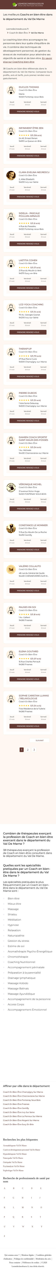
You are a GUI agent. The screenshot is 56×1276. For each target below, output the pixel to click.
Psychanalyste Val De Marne (13, 1166)
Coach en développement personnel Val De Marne (21, 1150)
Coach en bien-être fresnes (16, 1104)
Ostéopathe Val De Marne (12, 1162)
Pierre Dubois (28, 393)
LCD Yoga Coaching (31, 304)
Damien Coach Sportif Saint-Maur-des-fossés (33, 438)
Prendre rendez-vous (28, 111)
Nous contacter (14, 1263)
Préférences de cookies (30, 1263)
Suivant (40, 740)
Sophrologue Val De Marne (13, 1170)
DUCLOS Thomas (29, 87)
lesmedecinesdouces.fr (17, 29)
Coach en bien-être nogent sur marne (21, 1120)
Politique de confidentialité (24, 1259)
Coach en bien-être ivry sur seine (19, 1112)
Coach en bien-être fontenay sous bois (21, 1100)
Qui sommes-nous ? (12, 1255)
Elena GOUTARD (28, 651)
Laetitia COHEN (28, 260)
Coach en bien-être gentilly (16, 1108)
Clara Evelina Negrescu (34, 172)
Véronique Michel (30, 484)
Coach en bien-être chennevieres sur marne (24, 1096)
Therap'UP (25, 348)
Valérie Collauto (30, 566)
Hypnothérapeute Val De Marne (15, 1154)
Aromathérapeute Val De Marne (15, 1146)
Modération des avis (43, 1259)
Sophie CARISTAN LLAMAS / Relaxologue (34, 697)
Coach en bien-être (18, 33)
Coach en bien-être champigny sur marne (23, 1092)
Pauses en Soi (27, 607)
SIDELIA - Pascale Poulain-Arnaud (29, 214)
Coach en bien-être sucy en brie (18, 1124)
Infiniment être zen (31, 128)
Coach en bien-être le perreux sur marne (22, 1116)
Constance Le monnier (33, 525)
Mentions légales (27, 1255)
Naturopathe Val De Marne (13, 1158)
